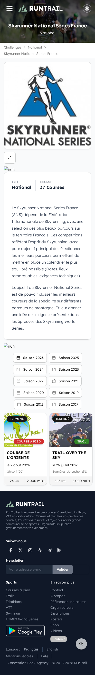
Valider (63, 569)
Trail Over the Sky (69, 455)
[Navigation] (9, 8)
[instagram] (30, 550)
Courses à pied (18, 590)
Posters (56, 619)
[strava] (40, 550)
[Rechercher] (81, 644)
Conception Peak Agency (28, 663)
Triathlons (14, 602)
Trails (10, 596)
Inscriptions (60, 613)
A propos (57, 596)
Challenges (12, 47)
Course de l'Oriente (18, 455)
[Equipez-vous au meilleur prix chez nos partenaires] (47, 169)
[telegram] (50, 550)
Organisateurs (62, 607)
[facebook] (11, 550)
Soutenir (59, 639)
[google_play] (59, 550)
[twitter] (20, 550)
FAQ (44, 656)
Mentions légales (19, 656)
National (35, 47)
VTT (9, 607)
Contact (56, 590)
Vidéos (56, 631)
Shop (54, 625)
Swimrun (13, 613)
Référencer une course (68, 602)
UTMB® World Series (22, 619)
